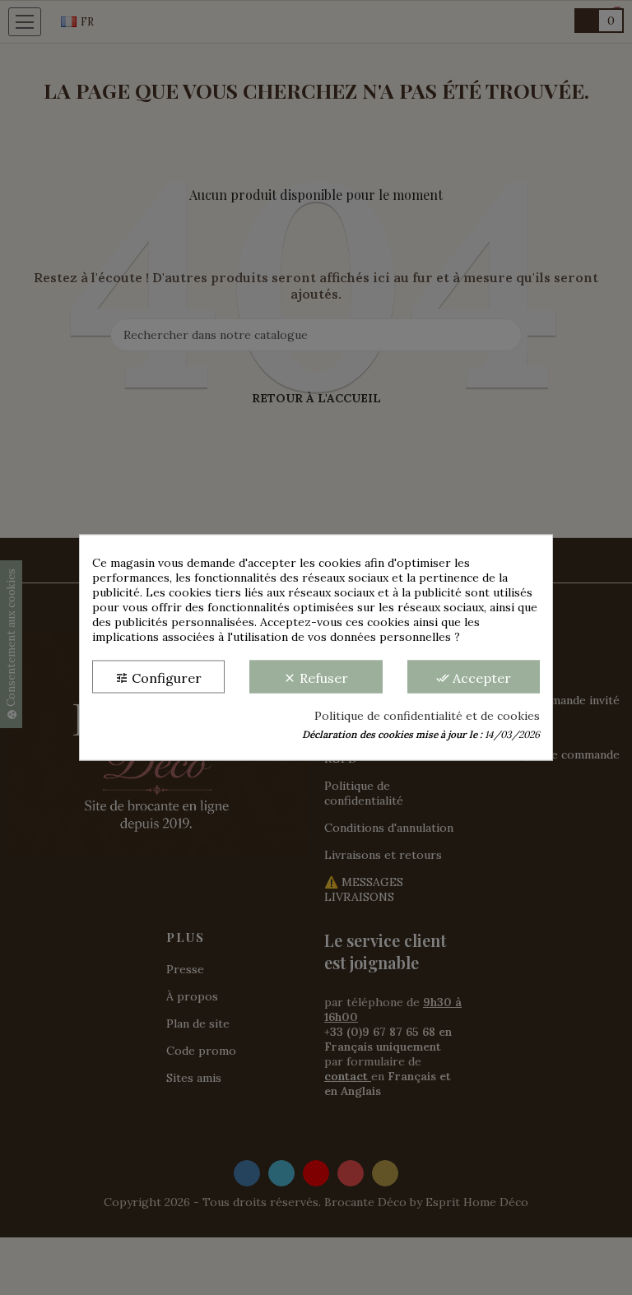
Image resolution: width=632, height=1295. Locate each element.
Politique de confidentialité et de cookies (427, 715)
